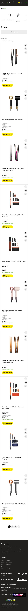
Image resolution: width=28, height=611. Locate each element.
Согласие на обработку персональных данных (12, 551)
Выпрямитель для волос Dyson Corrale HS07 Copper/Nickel (13, 361)
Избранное (18, 3)
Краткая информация (25, 48)
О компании (4, 547)
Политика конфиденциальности (9, 549)
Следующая (18, 526)
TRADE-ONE (8, 564)
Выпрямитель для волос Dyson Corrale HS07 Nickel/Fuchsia (13, 169)
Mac (2, 566)
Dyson (7, 566)
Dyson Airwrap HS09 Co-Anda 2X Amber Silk (13, 261)
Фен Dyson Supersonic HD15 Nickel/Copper (13, 503)
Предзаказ (8, 85)
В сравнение (25, 52)
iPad (2, 564)
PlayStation (8, 560)
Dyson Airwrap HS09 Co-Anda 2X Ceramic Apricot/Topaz (13, 407)
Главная (1, 8)
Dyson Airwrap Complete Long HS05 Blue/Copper (11, 458)
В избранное (25, 45)
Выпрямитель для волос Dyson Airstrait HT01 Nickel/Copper (13, 74)
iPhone (2, 560)
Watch (2, 568)
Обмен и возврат (5, 553)
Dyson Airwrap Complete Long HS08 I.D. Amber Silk (12, 215)
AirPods (3, 562)
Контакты (16, 547)
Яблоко (10, 3)
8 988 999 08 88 (6, 587)
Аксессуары (9, 562)
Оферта (20, 549)
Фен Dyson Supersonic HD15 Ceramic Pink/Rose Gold (12, 310)
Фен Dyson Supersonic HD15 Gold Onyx (12, 119)
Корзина (25, 3)
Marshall (8, 568)
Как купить (10, 547)
